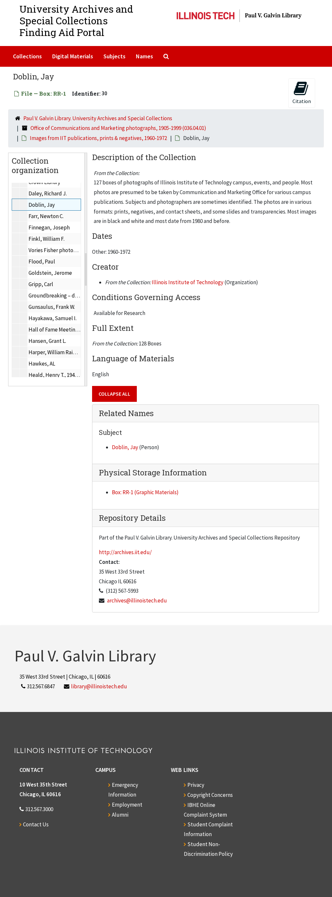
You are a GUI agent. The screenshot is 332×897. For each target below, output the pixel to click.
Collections (27, 56)
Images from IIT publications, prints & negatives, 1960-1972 (98, 138)
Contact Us (36, 824)
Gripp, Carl (41, 284)
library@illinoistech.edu (99, 686)
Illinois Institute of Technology (187, 282)
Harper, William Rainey (55, 352)
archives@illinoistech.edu (137, 600)
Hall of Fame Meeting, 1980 (60, 329)
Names (144, 56)
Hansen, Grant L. (47, 340)
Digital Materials (72, 56)
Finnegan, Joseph (49, 227)
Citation (301, 101)
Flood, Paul (42, 261)
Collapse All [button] (114, 393)
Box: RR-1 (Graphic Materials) (145, 492)
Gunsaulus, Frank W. (52, 306)
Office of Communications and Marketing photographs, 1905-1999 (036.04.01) (118, 128)
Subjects (114, 56)
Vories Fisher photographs (59, 250)
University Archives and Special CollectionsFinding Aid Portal (76, 21)
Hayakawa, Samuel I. (53, 318)
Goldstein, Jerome (50, 272)
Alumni (120, 814)
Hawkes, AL (42, 363)
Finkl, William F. (47, 238)
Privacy (195, 784)
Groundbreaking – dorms (58, 295)
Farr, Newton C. (46, 216)
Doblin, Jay (42, 204)
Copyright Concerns (210, 794)
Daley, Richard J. (48, 193)
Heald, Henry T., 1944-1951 (59, 375)
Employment (127, 804)
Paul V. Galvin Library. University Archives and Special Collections (97, 118)
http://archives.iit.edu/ (125, 552)
